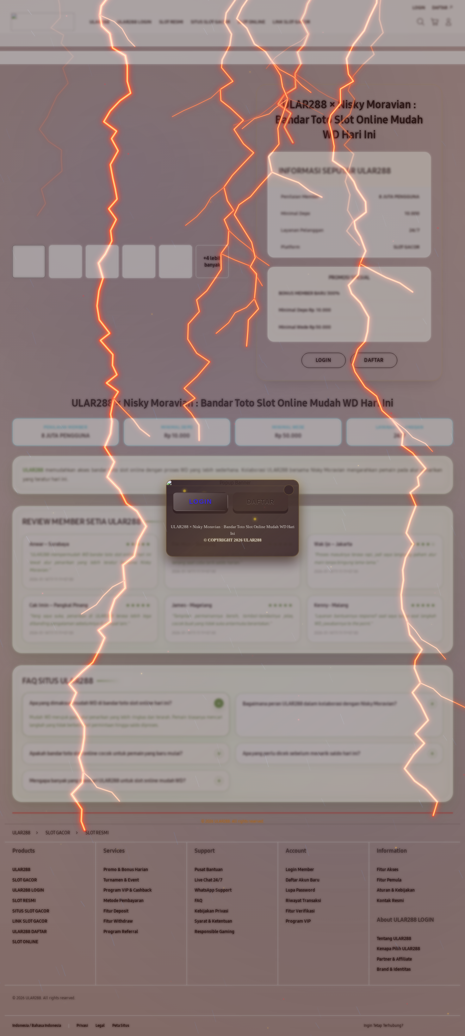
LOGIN (200, 501)
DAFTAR (261, 501)
